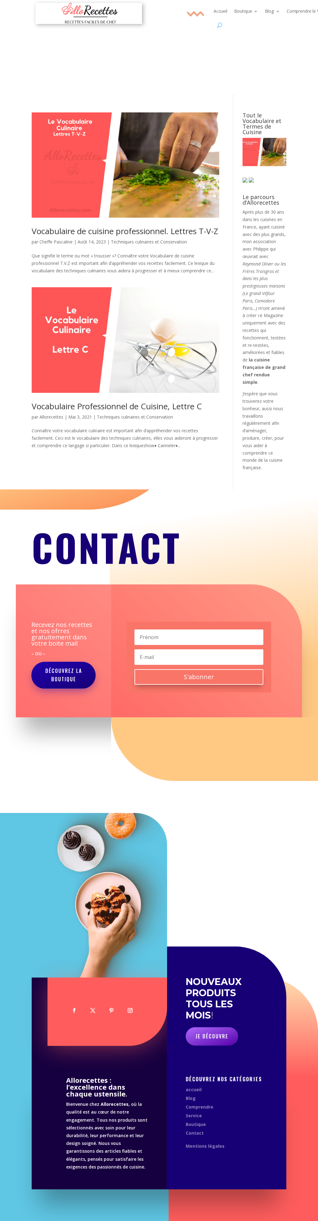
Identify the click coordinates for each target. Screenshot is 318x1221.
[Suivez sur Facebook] (74, 1010)
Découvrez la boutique (63, 675)
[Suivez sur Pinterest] (111, 1010)
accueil (194, 1089)
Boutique (196, 1124)
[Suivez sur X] (93, 1010)
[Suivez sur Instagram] (130, 1010)
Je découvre (212, 1036)
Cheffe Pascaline (56, 242)
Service (194, 1116)
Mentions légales (205, 1146)
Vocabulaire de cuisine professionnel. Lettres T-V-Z (125, 231)
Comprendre (199, 1107)
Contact (195, 1133)
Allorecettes (51, 417)
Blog (191, 1098)
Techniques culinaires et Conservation (149, 242)
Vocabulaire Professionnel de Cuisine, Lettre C (117, 406)
